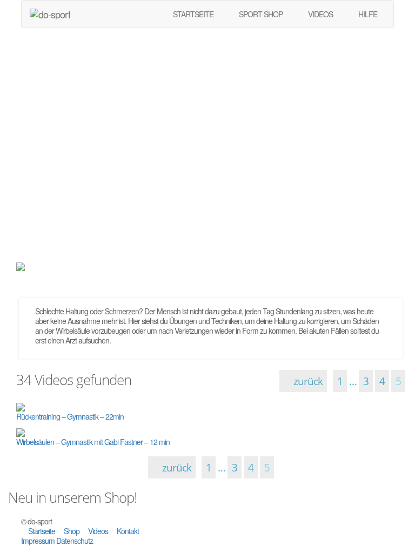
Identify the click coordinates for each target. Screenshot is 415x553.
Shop (71, 530)
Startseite (41, 530)
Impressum (38, 540)
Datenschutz (74, 540)
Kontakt (127, 530)
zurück (307, 381)
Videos (98, 530)
